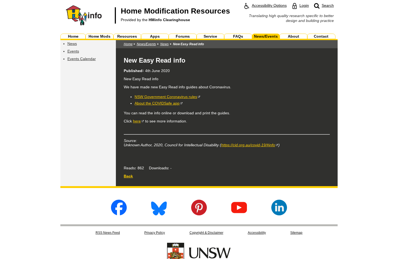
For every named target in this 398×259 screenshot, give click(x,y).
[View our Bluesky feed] (159, 214)
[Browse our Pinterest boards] (199, 214)
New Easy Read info (188, 44)
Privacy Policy (154, 233)
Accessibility (257, 233)
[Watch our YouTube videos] (239, 214)
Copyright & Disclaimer (206, 233)
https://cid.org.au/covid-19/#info (248, 145)
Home (128, 44)
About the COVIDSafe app (157, 103)
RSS (108, 233)
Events (73, 51)
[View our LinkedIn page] (279, 214)
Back (128, 176)
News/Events (146, 44)
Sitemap (296, 233)
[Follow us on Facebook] (119, 214)
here (137, 121)
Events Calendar (81, 59)
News (72, 43)
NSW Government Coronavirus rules (166, 97)
